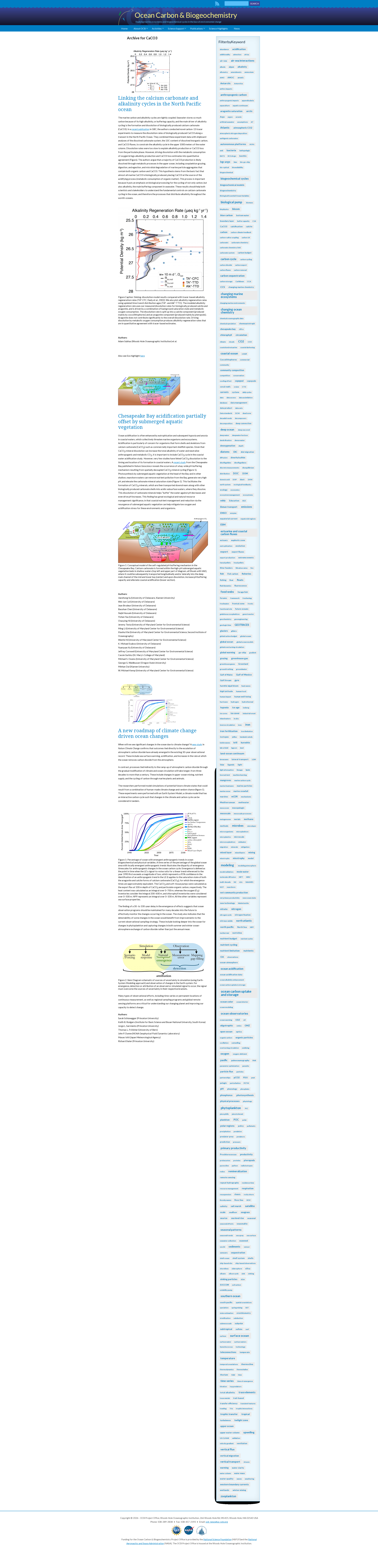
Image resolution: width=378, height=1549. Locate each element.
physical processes (229, 1101)
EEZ (244, 501)
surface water (225, 1342)
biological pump (231, 202)
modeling (227, 865)
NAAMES (249, 882)
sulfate (239, 1329)
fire (252, 568)
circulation (241, 335)
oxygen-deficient (240, 1054)
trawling (223, 1408)
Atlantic (224, 127)
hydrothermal (247, 702)
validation (236, 1438)
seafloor (233, 1212)
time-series (227, 1380)
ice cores (223, 713)
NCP (222, 887)
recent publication (140, 129)
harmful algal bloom (229, 686)
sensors (224, 1253)
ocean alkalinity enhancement (232, 980)
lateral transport (240, 759)
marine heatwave (227, 786)
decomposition (226, 423)
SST (247, 1308)
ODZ (237, 1020)
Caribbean (240, 281)
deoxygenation (227, 445)
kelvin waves (225, 743)
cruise (236, 387)
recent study (179, 462)
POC (236, 1119)
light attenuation (227, 770)
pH (222, 1088)
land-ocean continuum (232, 753)
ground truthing (226, 669)
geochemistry (225, 619)
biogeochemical (226, 172)
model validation (226, 872)
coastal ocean (229, 353)
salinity (223, 1206)
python (235, 1166)
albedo (222, 67)
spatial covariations (244, 1302)
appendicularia (248, 100)
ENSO (223, 513)
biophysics (224, 209)
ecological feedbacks (242, 484)
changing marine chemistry (241, 287)
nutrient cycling (228, 944)
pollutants (251, 1126)
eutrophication (226, 546)
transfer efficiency (228, 1403)
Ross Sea (238, 1200)
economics (234, 490)
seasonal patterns (230, 1229)
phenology (232, 1089)
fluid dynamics (225, 586)
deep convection (243, 423)
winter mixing (239, 1490)
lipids (248, 770)
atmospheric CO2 (242, 127)
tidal (233, 1375)
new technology (227, 903)
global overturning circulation (232, 647)
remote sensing (227, 1177)
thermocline (247, 1364)
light (240, 764)
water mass (239, 1473)
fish (222, 573)
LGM (254, 759)
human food (241, 691)
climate (223, 342)
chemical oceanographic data (231, 318)
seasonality (242, 1224)
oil (244, 1020)
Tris (231, 1408)
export (224, 551)
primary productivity (233, 1148)
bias (235, 162)
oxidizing (245, 1048)
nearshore (231, 887)
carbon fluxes (225, 270)
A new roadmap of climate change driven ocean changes (157, 733)
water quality (226, 1478)
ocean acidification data (231, 974)
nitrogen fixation (243, 915)
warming (224, 1467)
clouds (231, 342)
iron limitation (247, 731)
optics (239, 1031)
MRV (248, 877)
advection (237, 54)
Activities (157, 28)
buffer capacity (243, 221)
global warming (227, 652)
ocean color (226, 1001)
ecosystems (248, 495)
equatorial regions (248, 519)
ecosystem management (230, 495)
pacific (223, 1060)
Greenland (243, 664)
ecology (223, 490)
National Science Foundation (217, 1539)
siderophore (237, 1268)
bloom (236, 209)
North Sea (242, 927)
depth (240, 446)
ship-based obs (226, 1263)
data (221, 397)
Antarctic (225, 83)
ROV (249, 1200)
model (251, 858)
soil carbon (236, 1285)
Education (234, 500)
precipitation (225, 1131)
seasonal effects (226, 1224)
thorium (224, 1374)
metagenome (225, 819)
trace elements (247, 1392)
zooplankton (228, 1496)
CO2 (241, 341)
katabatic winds (246, 737)
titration (223, 1386)
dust (242, 479)
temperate (245, 1352)
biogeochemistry (228, 190)
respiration (248, 1188)
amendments (236, 72)
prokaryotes (225, 1160)
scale (222, 1212)
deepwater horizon (240, 435)
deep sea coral (244, 430)
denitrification (226, 440)
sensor (247, 1247)
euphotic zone (238, 540)
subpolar (239, 1323)
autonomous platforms (233, 144)
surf (247, 1329)
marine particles (244, 786)
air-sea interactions (242, 60)
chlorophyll (226, 335)
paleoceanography (240, 1060)
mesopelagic (238, 808)
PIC (246, 1108)
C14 (254, 221)
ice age (235, 707)
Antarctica (238, 83)
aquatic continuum (240, 105)
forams (223, 598)
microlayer (251, 826)
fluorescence (240, 585)
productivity (246, 1154)
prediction (225, 1142)
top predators (235, 1386)
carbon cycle (228, 259)
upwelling (248, 1432)
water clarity (238, 1468)
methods (224, 826)
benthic (243, 156)
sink (243, 1274)
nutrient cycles (247, 939)
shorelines (224, 1268)
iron (247, 724)
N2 (235, 882)
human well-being (242, 696)
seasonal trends (226, 1235)
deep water (224, 435)
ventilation (242, 1443)
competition (225, 375)
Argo (222, 117)
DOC (236, 473)
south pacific (226, 1302)
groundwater (241, 669)
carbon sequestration (232, 275)
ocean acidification (232, 968)
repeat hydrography (229, 1183)
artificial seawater (227, 122)
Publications (196, 28)
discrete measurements (229, 468)
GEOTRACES (242, 624)
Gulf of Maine (226, 675)
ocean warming (226, 1020)
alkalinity (242, 67)
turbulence (225, 1420)
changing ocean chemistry (231, 311)
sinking (251, 1274)
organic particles (244, 1037)
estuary (224, 540)
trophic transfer (229, 1414)
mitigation (245, 847)
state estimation (226, 1313)
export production (227, 558)
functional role (226, 609)
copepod (239, 381)
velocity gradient (227, 1443)
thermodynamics (227, 1369)
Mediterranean (227, 802)
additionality (225, 54)
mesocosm (224, 808)
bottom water (242, 215)
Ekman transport (228, 506)
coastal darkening (247, 347)
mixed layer (226, 852)
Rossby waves (225, 1200)
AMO (222, 77)
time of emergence (245, 1381)
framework (234, 598)
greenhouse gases (227, 664)
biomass (249, 202)
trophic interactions (244, 1408)
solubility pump (226, 1290)
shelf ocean (224, 1258)
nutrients (248, 950)
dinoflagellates (240, 463)
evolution (240, 546)
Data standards (226, 413)
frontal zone (238, 603)
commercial (244, 360)
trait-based (238, 1398)
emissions (246, 506)
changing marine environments (232, 303)
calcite (249, 226)
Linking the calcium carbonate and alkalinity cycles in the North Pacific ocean (159, 103)
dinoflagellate (225, 463)
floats (240, 579)
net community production (234, 892)
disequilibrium (248, 468)
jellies (234, 737)
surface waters (240, 1342)
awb (221, 150)
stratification (225, 1318)
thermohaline (242, 1369)
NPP (252, 927)
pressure (236, 1142)
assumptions (242, 122)
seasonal (251, 1218)
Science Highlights (218, 28)
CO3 (250, 342)
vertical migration (229, 1455)
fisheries (246, 573)
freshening (247, 598)
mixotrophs (224, 858)
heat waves (245, 686)
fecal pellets (239, 563)
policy (241, 1126)
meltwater (243, 802)
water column (225, 1473)
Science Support (176, 28)
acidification (239, 49)
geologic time (225, 625)
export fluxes (238, 552)
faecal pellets (225, 563)
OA (222, 956)
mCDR (234, 796)
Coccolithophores (228, 359)
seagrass (245, 1212)
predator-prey (226, 1136)
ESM (222, 524)
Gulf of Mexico (244, 674)
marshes (224, 796)
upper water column (229, 1432)
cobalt (244, 354)
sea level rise (237, 1218)
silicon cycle (233, 1274)
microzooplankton (227, 842)
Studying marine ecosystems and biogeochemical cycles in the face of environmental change (178, 21)
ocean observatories (234, 1013)
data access (231, 397)
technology (240, 1347)
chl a (241, 329)
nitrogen (236, 909)
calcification (237, 226)
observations (232, 957)
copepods (251, 381)
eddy (222, 500)
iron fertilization (229, 731)
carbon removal (240, 270)
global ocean (226, 641)
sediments (234, 1246)
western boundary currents (234, 1484)
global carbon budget (228, 636)
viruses (247, 1462)
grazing (224, 658)
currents (224, 392)
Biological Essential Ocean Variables (234, 196)
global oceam (245, 636)
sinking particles (228, 1279)
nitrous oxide (226, 921)
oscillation (224, 1043)
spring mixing (237, 1308)
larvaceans (224, 759)
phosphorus (226, 1095)
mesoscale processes (242, 813)
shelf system (239, 1258)
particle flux (226, 1071)
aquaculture (225, 105)
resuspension (225, 1194)
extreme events (246, 557)
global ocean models (245, 642)
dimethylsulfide (238, 457)
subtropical (226, 1329)
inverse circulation (227, 725)
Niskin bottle (243, 903)
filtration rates (241, 568)
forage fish (243, 592)
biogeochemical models (232, 185)
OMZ (247, 1025)
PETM (246, 1083)
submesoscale (226, 1323)
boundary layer (227, 221)
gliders (234, 631)
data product (226, 408)
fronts (250, 604)
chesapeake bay (228, 329)
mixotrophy (239, 858)
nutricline (237, 933)
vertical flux (227, 1449)
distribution (225, 473)
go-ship (242, 652)
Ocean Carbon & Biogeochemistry (186, 15)
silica (247, 1268)
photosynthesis (245, 1095)
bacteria (231, 150)
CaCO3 (223, 226)
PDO (245, 1077)
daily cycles (246, 392)
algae (231, 67)
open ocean (226, 1031)
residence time (248, 1183)
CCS (222, 287)
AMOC (231, 77)
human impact (225, 697)
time (240, 1375)
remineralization (237, 1171)
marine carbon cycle (242, 780)
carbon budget (244, 252)
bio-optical (224, 167)
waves (239, 1479)
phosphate (244, 1089)
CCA (249, 281)
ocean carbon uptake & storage (232, 985)
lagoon (234, 748)
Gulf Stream (225, 680)
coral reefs (225, 386)
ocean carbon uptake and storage (236, 993)
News (237, 28)
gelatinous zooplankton (229, 614)
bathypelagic (244, 150)
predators (241, 1137)
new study (197, 744)
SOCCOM (224, 1285)
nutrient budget (228, 938)
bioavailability (237, 167)
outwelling (236, 1043)
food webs (227, 591)
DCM (237, 413)
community (224, 365)
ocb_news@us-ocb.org (217, 1521)
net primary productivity (229, 898)
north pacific (227, 927)
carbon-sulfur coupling (229, 237)
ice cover (235, 713)
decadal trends (226, 418)
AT (252, 122)
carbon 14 (246, 237)
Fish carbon (232, 574)
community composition (232, 370)
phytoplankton (231, 1108)
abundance (224, 49)
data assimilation (245, 397)
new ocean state (249, 898)
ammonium (249, 72)
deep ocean (227, 429)
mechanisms (246, 797)
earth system (225, 484)
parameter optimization (229, 1066)
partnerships (225, 1078)
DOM (245, 473)
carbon (223, 232)
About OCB (140, 28)
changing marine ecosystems (232, 295)
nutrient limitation (230, 950)
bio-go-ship (245, 162)
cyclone (235, 392)
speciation (224, 1308)
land (241, 748)
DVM (250, 479)
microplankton (242, 831)
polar (244, 1120)
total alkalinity (227, 1392)
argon (230, 117)
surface (223, 1336)
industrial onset (249, 713)
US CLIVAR (224, 1438)
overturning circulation (229, 1048)
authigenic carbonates (229, 138)
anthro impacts (226, 89)
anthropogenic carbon (233, 94)
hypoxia (224, 707)
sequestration (238, 1252)
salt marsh (236, 1206)
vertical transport (230, 1461)
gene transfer (248, 614)
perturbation (235, 1083)
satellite (250, 1206)
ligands (231, 764)
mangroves (225, 780)
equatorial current (228, 518)
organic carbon (226, 1038)
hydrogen (235, 702)
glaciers (224, 631)
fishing (223, 580)
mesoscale (225, 813)
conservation (238, 375)
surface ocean (239, 1335)
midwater (242, 842)
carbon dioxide (226, 265)
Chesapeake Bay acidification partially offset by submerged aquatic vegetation (162, 421)
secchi (222, 1247)
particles (239, 1072)
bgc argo (225, 161)
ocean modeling (226, 1007)
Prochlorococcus (228, 1154)
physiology (247, 1101)
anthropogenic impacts (229, 100)
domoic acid (225, 479)
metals (237, 819)
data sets (239, 408)
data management (238, 402)
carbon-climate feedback (241, 232)
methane (248, 819)
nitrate (224, 909)
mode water (243, 871)
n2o (240, 882)
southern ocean (230, 1296)
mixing (251, 852)
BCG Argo (232, 156)
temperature (227, 1358)
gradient (252, 652)
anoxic (241, 77)
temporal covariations (229, 1364)
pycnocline (224, 1166)
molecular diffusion (228, 877)
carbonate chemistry (239, 242)
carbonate (224, 242)
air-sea (223, 60)
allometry (224, 72)
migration (224, 847)
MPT (241, 877)
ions (240, 725)
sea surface (251, 1235)
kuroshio (245, 742)
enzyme (233, 513)
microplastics (225, 837)
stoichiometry (244, 1313)
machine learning (240, 775)
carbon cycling (246, 259)
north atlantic (244, 920)
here (142, 355)
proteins (236, 1160)
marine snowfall (240, 791)
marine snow (225, 791)
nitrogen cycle (226, 915)
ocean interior (242, 1002)
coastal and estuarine (228, 347)
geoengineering (240, 619)
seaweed (243, 1240)
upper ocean (227, 1426)
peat (253, 1078)
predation (238, 1131)
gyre (237, 680)
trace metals (225, 1398)
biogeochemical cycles (235, 178)
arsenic (239, 117)
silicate (223, 1274)
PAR (254, 1060)
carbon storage (226, 281)
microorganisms (226, 831)
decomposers (240, 418)
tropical (245, 1414)
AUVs (252, 144)
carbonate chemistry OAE (230, 247)
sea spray (239, 1235)
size (243, 1279)
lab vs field (224, 748)
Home (124, 28)
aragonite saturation (231, 111)
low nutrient (225, 775)
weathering (249, 1479)
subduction (238, 1318)
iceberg (246, 708)
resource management (229, 1188)
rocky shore (249, 1194)
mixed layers (240, 852)
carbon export (241, 265)
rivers (237, 1194)
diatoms (224, 451)
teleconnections (228, 1352)
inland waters (225, 718)
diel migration (247, 452)
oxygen (224, 1053)
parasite (245, 1066)
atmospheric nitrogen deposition (233, 133)
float (231, 580)
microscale (239, 837)
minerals (234, 847)
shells (250, 1258)
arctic (249, 111)
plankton (225, 1119)
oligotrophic (226, 1025)
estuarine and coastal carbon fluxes (234, 533)
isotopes (224, 737)
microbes (237, 825)
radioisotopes (246, 1166)
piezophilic (224, 1114)
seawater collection (228, 1241)
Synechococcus (226, 1347)
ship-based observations (245, 1263)
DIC (235, 451)
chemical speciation (228, 323)
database (223, 403)
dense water (240, 440)
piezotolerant (237, 1114)
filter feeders (226, 568)
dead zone (247, 413)
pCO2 (237, 1077)
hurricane (224, 702)
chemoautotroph (247, 323)
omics (239, 1026)
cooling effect (226, 381)
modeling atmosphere (247, 866)
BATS (222, 156)
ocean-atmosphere (229, 962)
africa (246, 54)
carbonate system (227, 253)
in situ (236, 718)
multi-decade (225, 882)
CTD (244, 387)
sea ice (223, 1218)
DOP (235, 479)
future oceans (241, 609)
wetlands (224, 1490)
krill (235, 742)
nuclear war (224, 933)
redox (222, 1171)
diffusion (223, 458)
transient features (248, 1403)
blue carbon (226, 215)
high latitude (226, 691)
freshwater (224, 604)
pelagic (223, 1083)
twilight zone (241, 1420)
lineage (240, 770)
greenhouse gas (239, 658)
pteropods (249, 1160)
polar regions (227, 1125)
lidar (222, 764)
